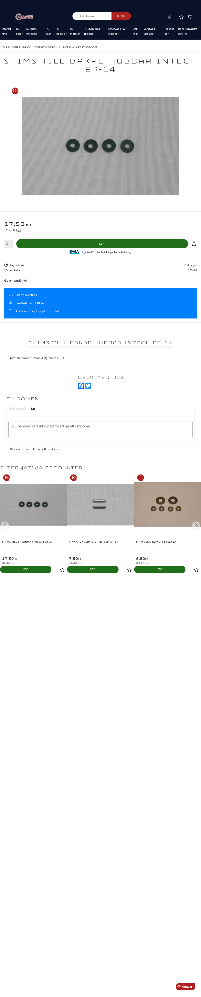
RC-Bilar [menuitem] (48, 31)
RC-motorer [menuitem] (75, 31)
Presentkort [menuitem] (169, 31)
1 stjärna (10, 408)
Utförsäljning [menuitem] (7, 31)
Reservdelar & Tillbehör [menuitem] (116, 31)
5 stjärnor (24, 408)
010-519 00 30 (16, 3)
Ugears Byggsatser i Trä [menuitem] (188, 31)
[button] (181, 17)
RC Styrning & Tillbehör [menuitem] (92, 31)
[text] (100, 224)
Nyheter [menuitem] (19, 31)
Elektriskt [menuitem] (136, 31)
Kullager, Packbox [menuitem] (31, 31)
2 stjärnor (14, 408)
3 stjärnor (17, 408)
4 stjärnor (21, 408)
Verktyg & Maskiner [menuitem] (149, 31)
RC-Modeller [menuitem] (61, 31)
